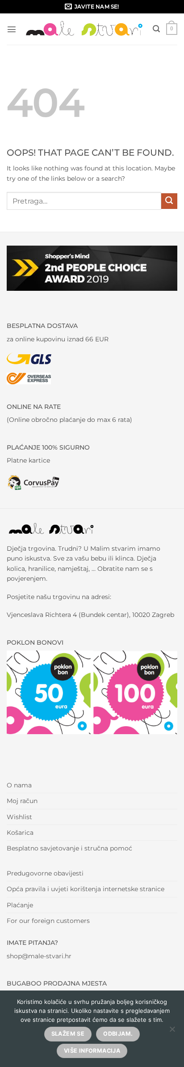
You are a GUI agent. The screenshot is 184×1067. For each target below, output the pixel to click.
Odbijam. (118, 1033)
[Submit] (169, 201)
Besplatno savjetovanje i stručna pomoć (69, 848)
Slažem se (67, 1033)
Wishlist (19, 817)
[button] (12, 29)
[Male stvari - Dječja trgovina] (84, 29)
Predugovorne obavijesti (45, 873)
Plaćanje (20, 905)
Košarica (20, 833)
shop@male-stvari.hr (39, 956)
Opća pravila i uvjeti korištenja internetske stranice (85, 889)
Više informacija (92, 1050)
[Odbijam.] (172, 1031)
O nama (19, 785)
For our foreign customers (48, 921)
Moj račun (22, 801)
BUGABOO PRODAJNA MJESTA (57, 983)
